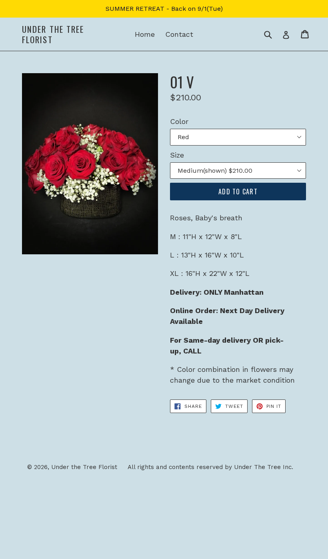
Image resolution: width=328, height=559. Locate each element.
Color (179, 121)
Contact (179, 34)
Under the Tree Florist (53, 34)
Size (177, 155)
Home (145, 34)
